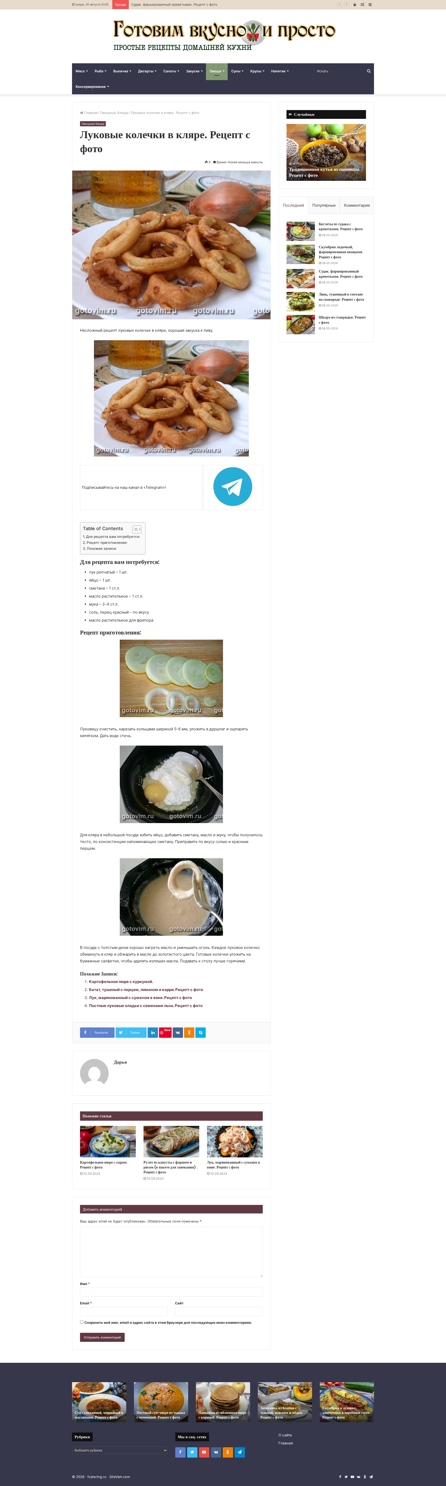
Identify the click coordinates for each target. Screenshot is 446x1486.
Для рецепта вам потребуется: (113, 537)
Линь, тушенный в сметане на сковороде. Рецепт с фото (341, 297)
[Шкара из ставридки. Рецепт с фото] (300, 324)
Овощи (215, 71)
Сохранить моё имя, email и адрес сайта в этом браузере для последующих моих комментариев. (168, 1322)
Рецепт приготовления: (107, 542)
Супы (235, 71)
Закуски (193, 71)
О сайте (285, 1435)
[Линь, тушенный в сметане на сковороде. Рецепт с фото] (300, 301)
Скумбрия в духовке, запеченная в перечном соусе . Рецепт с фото (346, 1412)
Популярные (324, 205)
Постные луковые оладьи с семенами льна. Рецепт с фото (146, 1005)
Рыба (99, 71)
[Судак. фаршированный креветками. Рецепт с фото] (300, 278)
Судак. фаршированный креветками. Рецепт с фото (341, 274)
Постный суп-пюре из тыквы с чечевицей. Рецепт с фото (161, 1415)
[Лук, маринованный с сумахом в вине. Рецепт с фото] (235, 1141)
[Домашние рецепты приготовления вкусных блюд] (223, 36)
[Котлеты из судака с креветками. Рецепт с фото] (300, 231)
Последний (293, 205)
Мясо (80, 71)
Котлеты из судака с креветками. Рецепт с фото (341, 226)
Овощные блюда (114, 113)
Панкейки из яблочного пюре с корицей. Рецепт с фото (222, 1415)
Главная (90, 113)
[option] (326, 152)
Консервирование (91, 86)
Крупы (255, 71)
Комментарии (357, 205)
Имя (85, 1284)
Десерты (145, 71)
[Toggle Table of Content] (134, 529)
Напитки (278, 71)
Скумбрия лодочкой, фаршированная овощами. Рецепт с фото (341, 252)
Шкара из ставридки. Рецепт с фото (342, 320)
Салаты (169, 71)
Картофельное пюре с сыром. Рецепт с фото (104, 1165)
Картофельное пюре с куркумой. (121, 981)
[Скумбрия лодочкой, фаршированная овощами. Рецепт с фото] (300, 254)
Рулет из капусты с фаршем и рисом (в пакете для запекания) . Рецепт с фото (171, 1167)
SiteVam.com (119, 1477)
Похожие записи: (102, 548)
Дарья (120, 1062)
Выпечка (120, 71)
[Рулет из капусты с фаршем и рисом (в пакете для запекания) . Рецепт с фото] (171, 1141)
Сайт (179, 1303)
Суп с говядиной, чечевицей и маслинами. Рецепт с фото (99, 1415)
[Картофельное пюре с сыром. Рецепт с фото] (108, 1141)
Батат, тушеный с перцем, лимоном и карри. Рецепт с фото (146, 989)
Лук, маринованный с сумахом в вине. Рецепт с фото (140, 997)
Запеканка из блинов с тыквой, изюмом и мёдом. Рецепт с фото (281, 1412)
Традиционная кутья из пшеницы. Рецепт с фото (324, 172)
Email (86, 1303)
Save (167, 1030)
